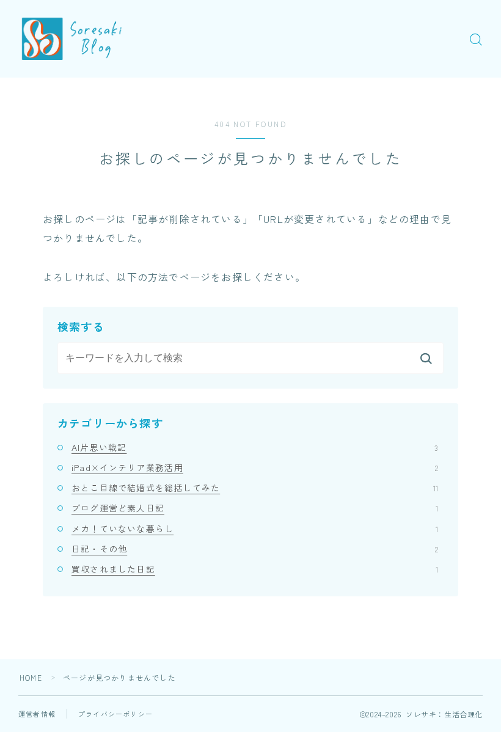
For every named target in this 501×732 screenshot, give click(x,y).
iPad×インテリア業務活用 (254, 467)
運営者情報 (37, 714)
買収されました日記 (254, 569)
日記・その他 (254, 549)
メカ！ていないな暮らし (254, 528)
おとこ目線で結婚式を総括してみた (254, 487)
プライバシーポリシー (115, 714)
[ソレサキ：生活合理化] (75, 39)
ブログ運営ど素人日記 (254, 508)
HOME (31, 677)
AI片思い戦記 (254, 447)
